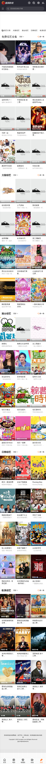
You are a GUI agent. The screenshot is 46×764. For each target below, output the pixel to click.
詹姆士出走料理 (23, 344)
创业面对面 (6, 205)
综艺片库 (6, 30)
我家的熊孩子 (7, 515)
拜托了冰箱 (36, 515)
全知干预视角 (22, 482)
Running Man (37, 482)
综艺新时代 (36, 410)
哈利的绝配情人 (23, 653)
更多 (21, 37)
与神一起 (5, 133)
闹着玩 (4, 344)
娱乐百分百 (36, 443)
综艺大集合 (6, 410)
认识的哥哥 (36, 548)
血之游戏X (36, 581)
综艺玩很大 (21, 410)
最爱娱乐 (20, 166)
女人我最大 (36, 344)
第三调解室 (36, 238)
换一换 (41, 37)
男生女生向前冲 (7, 271)
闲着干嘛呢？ (22, 548)
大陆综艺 (16, 30)
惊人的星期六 (7, 548)
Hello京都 (36, 166)
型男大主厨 (36, 377)
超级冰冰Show (7, 443)
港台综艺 (25, 30)
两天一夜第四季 (7, 482)
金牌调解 (5, 238)
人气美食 (20, 205)
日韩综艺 (34, 30)
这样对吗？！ (7, 100)
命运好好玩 (6, 377)
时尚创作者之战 (23, 67)
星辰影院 (6, 735)
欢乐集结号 (21, 238)
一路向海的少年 (38, 304)
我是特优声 (21, 133)
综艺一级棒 (21, 443)
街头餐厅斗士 (22, 515)
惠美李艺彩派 (7, 166)
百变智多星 (21, 377)
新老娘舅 (35, 205)
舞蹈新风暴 (6, 304)
